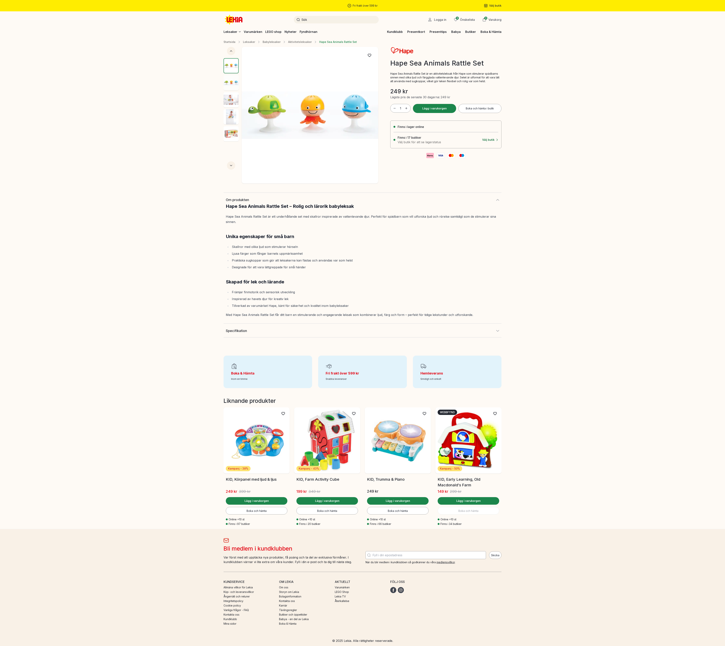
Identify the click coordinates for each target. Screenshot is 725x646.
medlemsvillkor (446, 562)
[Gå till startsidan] (234, 19)
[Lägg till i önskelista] (369, 55)
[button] (491, 19)
